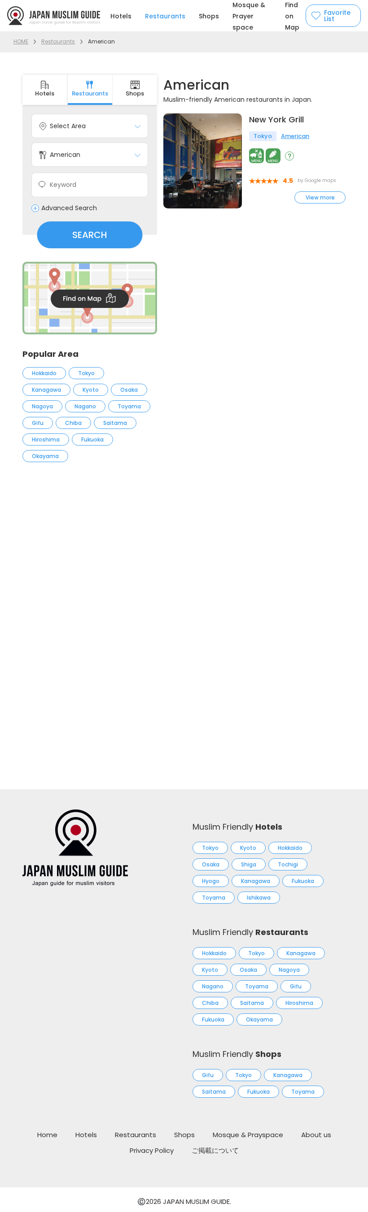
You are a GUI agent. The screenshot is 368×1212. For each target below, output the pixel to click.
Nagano (85, 406)
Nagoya (42, 406)
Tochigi (288, 864)
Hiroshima (46, 439)
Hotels (120, 16)
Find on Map (292, 16)
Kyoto (91, 390)
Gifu (38, 423)
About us (316, 1134)
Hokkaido (44, 373)
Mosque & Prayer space (248, 16)
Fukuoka (92, 439)
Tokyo (86, 373)
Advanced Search (69, 208)
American (295, 136)
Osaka (129, 390)
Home (47, 1134)
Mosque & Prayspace (248, 1134)
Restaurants (165, 16)
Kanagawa (46, 390)
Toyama (129, 406)
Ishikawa (259, 897)
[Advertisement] (89, 545)
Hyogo (210, 881)
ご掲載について (215, 1150)
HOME (20, 41)
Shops (209, 16)
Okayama (45, 456)
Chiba (73, 423)
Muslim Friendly (237, 826)
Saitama (115, 423)
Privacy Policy (152, 1150)
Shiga (248, 864)
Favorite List (337, 15)
